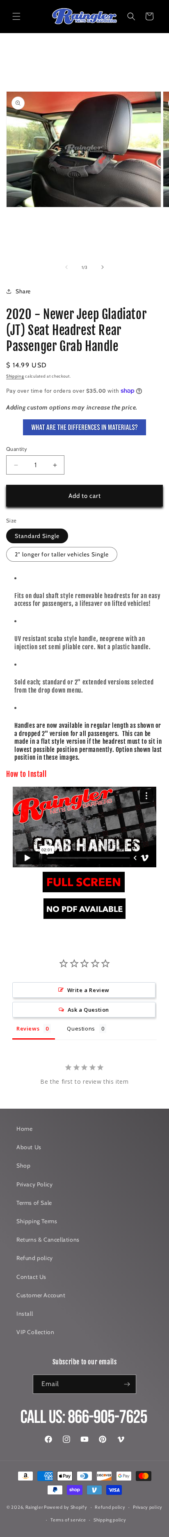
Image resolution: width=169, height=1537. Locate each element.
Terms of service (68, 1520)
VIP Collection (35, 1332)
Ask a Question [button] (88, 1009)
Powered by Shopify (65, 1507)
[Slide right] (103, 267)
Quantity (16, 449)
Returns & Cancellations (48, 1239)
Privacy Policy (34, 1184)
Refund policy (34, 1258)
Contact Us (31, 1276)
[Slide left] (66, 267)
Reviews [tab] (27, 1028)
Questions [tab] (81, 1028)
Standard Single (37, 536)
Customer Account (41, 1295)
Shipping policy (110, 1520)
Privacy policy (147, 1507)
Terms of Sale (34, 1202)
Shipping (15, 376)
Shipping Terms (36, 1221)
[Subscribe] (127, 1384)
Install (24, 1313)
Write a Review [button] (88, 990)
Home (24, 1128)
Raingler (34, 1507)
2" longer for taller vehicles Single (62, 554)
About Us (28, 1147)
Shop (23, 1165)
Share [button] (23, 291)
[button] (16, 16)
